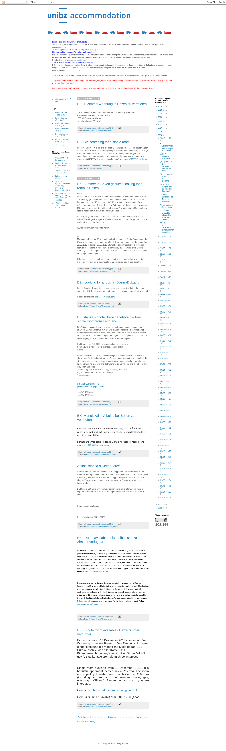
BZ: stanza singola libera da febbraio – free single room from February (109, 319)
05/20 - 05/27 (165, 399)
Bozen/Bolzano (89, 131)
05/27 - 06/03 (165, 393)
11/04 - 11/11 (165, 260)
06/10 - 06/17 (165, 382)
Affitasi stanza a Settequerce (98, 466)
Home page (113, 717)
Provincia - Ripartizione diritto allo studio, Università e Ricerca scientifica (62, 185)
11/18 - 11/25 (165, 254)
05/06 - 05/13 (165, 411)
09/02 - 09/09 (165, 312)
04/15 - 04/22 (165, 428)
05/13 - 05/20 (165, 405)
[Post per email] (119, 128)
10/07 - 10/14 (165, 283)
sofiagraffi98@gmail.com (88, 384)
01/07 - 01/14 (165, 498)
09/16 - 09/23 (165, 300)
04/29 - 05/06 (165, 416)
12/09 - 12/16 (165, 236)
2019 (160, 132)
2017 (160, 504)
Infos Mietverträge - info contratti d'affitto (63, 205)
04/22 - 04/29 (165, 422)
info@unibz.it (81, 60)
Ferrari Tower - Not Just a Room (62, 172)
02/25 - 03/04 (165, 463)
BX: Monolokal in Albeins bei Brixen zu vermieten (166, 198)
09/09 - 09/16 (165, 306)
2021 (160, 124)
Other (115, 527)
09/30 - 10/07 (165, 289)
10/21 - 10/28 (165, 271)
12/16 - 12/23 (165, 138)
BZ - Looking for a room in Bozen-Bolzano (108, 282)
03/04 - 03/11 (165, 457)
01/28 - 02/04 (165, 480)
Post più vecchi (141, 717)
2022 (160, 121)
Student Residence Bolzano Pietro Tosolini (63, 165)
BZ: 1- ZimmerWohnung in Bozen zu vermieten (112, 104)
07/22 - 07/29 (165, 347)
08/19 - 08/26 (165, 324)
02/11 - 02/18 (165, 469)
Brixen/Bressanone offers (109, 455)
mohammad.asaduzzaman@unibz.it (113, 690)
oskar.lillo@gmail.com (105, 297)
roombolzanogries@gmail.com (95, 572)
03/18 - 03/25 (165, 451)
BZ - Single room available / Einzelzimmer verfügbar (167, 227)
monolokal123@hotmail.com (93, 445)
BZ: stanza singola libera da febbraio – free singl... (167, 187)
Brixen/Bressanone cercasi (109, 271)
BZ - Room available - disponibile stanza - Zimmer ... (165, 215)
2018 (160, 135)
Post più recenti (84, 717)
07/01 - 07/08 (165, 364)
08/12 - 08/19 (165, 329)
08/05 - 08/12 (165, 335)
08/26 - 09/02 (165, 318)
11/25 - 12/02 (165, 248)
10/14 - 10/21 (165, 277)
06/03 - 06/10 (165, 387)
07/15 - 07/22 (165, 353)
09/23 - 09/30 (165, 294)
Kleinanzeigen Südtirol (61, 177)
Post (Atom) (90, 722)
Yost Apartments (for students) (61, 159)
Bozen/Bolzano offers (104, 131)
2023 (160, 117)
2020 (160, 128)
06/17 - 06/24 (165, 376)
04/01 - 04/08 (165, 440)
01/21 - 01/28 (165, 486)
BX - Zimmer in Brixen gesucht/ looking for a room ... (166, 166)
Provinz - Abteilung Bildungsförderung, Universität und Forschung (63, 196)
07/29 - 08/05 (165, 341)
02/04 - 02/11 (165, 474)
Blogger (125, 744)
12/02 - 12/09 (165, 242)
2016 (160, 508)
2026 (160, 106)
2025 (160, 110)
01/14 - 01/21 (165, 492)
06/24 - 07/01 (165, 370)
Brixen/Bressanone (91, 271)
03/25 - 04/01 (165, 445)
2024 (160, 114)
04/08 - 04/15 (165, 434)
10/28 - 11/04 (165, 265)
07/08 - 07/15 (165, 358)
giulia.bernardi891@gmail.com (90, 386)
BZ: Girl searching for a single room (103, 142)
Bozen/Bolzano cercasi (92, 168)
